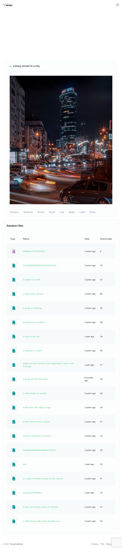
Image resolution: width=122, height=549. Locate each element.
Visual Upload (16, 544)
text (24, 464)
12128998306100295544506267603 (39, 265)
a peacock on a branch (34, 322)
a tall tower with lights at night (37, 407)
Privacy (95, 544)
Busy (92, 212)
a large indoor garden (33, 294)
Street (40, 212)
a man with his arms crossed (36, 421)
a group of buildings (32, 308)
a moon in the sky (31, 336)
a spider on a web (31, 279)
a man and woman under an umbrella (40, 507)
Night (72, 212)
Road (52, 212)
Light (82, 212)
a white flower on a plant (34, 393)
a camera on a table (32, 350)
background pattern (32, 492)
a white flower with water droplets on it (41, 521)
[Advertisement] (61, 37)
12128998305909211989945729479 (39, 450)
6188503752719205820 (34, 251)
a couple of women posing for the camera (43, 478)
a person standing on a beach (37, 436)
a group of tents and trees (35, 379)
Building (28, 212)
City (62, 212)
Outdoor (14, 212)
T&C (102, 544)
